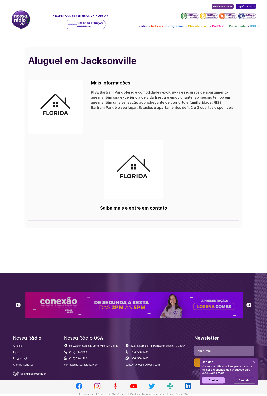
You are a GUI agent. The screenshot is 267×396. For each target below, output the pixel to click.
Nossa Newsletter (223, 6)
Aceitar (213, 380)
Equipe (17, 352)
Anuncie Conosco (23, 364)
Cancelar (244, 380)
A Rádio (17, 345)
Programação (21, 358)
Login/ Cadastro (246, 6)
